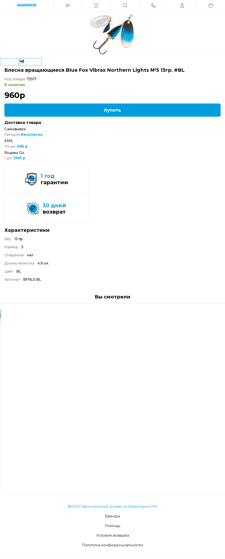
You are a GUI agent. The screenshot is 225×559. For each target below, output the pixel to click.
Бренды (112, 516)
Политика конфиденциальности (112, 545)
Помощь (112, 526)
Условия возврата (112, 535)
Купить (112, 110)
